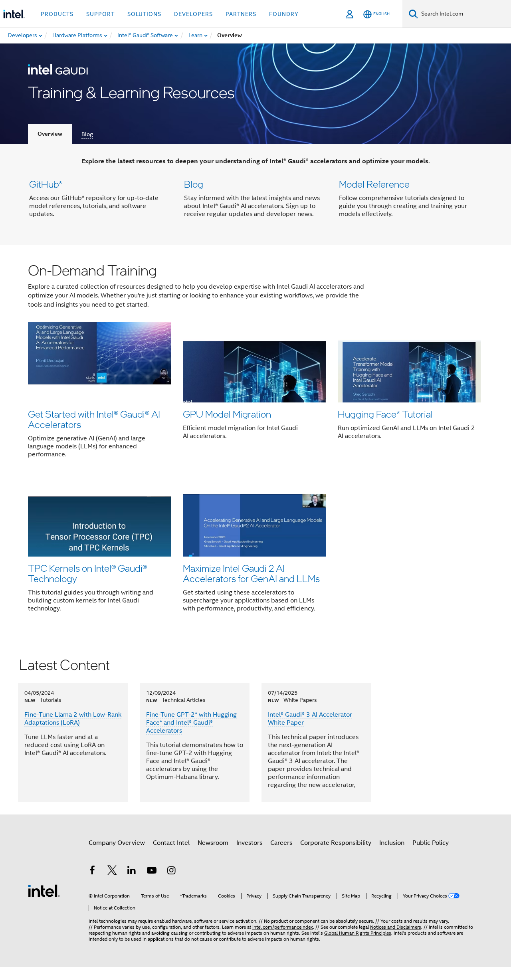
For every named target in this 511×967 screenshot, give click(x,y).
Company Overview (117, 843)
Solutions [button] (144, 14)
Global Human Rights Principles (357, 933)
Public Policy (430, 843)
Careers (281, 843)
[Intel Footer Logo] (44, 890)
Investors (249, 843)
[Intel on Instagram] (171, 871)
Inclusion (391, 843)
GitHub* (45, 184)
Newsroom (213, 843)
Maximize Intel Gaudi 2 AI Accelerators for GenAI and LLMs (251, 573)
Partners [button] (241, 14)
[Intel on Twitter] (112, 871)
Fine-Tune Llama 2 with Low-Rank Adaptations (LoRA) (72, 719)
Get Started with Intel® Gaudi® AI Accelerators (94, 419)
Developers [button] (193, 14)
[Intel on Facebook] (92, 871)
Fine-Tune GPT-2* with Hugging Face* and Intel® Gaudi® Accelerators (191, 723)
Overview (50, 134)
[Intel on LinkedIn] (132, 871)
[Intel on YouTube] (151, 871)
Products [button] (57, 14)
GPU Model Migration (227, 414)
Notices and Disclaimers (395, 927)
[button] (255, 194)
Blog (87, 134)
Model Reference (374, 184)
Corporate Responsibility (335, 843)
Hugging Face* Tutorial (385, 414)
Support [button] (100, 14)
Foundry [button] (284, 14)
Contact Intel (171, 843)
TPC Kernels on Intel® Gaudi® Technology (87, 573)
